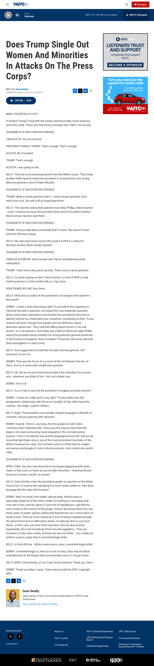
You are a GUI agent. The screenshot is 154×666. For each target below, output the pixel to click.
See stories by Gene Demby (40, 604)
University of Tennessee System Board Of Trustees (131, 645)
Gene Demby (21, 89)
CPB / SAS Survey (127, 631)
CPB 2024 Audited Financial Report (100, 638)
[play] (8, 15)
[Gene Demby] (13, 598)
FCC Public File (61, 645)
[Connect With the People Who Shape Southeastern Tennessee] (125, 52)
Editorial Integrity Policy (98, 646)
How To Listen (61, 638)
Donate (141, 4)
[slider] (22, 15)
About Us (59, 631)
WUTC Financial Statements (100, 631)
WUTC (15, 644)
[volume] (17, 15)
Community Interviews (129, 638)
